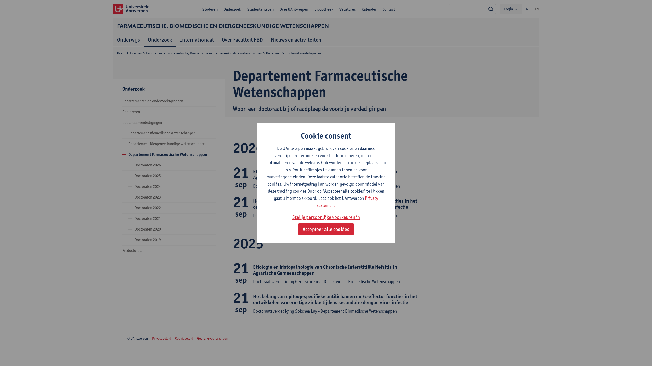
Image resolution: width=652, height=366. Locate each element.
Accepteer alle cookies (326, 229)
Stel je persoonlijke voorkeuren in (326, 217)
